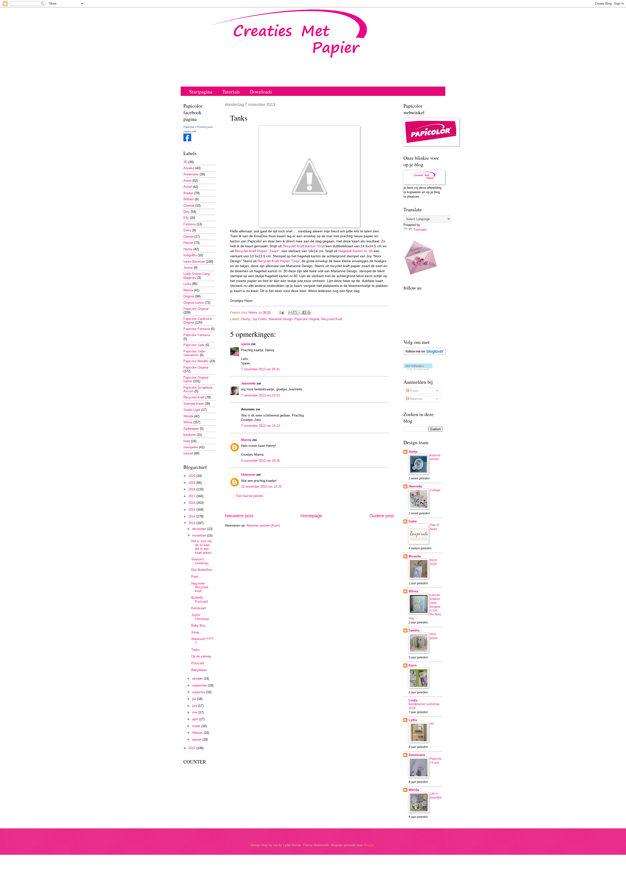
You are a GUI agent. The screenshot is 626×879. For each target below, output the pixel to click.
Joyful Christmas (200, 616)
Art (432, 723)
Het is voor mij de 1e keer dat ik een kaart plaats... (202, 546)
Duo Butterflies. (202, 570)
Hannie (188, 243)
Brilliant (188, 199)
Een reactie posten (249, 496)
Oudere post (381, 515)
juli (194, 699)
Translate (419, 229)
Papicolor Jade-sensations (194, 353)
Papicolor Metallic (196, 361)
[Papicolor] (187, 140)
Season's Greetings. (200, 561)
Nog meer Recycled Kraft (199, 587)
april (195, 719)
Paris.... (196, 576)
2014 (192, 516)
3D (185, 162)
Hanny (245, 319)
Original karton (193, 302)
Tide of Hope (434, 527)
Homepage (311, 515)
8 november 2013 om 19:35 (260, 460)
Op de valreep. (201, 656)
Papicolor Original (306, 319)
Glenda (188, 236)
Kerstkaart (198, 608)
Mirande (415, 556)
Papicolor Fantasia (196, 329)
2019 (192, 483)
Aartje (413, 451)
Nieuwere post (239, 515)
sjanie (245, 344)
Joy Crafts (259, 319)
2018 (192, 489)
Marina (246, 440)
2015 (192, 509)
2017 (192, 496)
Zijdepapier (191, 428)
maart (196, 726)
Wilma (187, 422)
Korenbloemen (435, 457)
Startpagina (200, 91)
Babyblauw (199, 670)
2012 (192, 748)
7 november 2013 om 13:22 (260, 395)
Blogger (369, 845)
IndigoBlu (190, 255)
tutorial (188, 453)
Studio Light (191, 410)
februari (198, 732)
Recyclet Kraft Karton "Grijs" (304, 246)
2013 (192, 523)
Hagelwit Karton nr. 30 (355, 251)
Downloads (261, 91)
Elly (186, 218)
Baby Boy (198, 625)
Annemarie (191, 174)
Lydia (187, 284)
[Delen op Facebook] (304, 312)
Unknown (248, 474)
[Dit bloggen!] (294, 312)
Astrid (187, 187)
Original (188, 296)
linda (186, 441)
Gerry (187, 230)
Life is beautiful (435, 795)
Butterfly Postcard (199, 599)
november (199, 535)
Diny (186, 212)
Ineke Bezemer (194, 261)
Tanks (195, 650)
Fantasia (189, 224)
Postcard (197, 663)
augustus (199, 692)
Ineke (413, 521)
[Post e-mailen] (281, 312)
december (199, 529)
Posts (413, 391)
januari (197, 739)
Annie (187, 180)
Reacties (416, 399)
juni (195, 706)
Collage (435, 490)
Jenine (188, 268)
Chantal (188, 205)
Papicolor (188, 126)
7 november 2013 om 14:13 (260, 426)
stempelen (190, 447)
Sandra (414, 630)
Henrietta (415, 486)
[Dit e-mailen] (290, 312)
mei (195, 712)
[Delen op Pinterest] (308, 312)
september (200, 685)
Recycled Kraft (331, 319)
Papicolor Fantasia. (197, 335)
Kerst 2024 (433, 562)
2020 (192, 476)
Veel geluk (433, 636)
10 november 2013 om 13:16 (261, 486)
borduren (189, 435)
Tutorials (231, 91)
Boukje (188, 193)
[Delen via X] (299, 312)
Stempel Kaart (193, 404)
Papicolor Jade (193, 345)
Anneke (188, 168)
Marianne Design (280, 319)
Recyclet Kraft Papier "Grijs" (279, 261)
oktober (198, 678)
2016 (192, 503)
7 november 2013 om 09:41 (260, 369)
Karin (413, 665)
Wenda (188, 416)
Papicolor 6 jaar (436, 760)
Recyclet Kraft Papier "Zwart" (257, 251)
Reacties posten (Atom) (263, 525)
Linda (413, 700)
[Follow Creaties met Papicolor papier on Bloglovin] (424, 354)
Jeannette (248, 383)
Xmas (195, 632)
